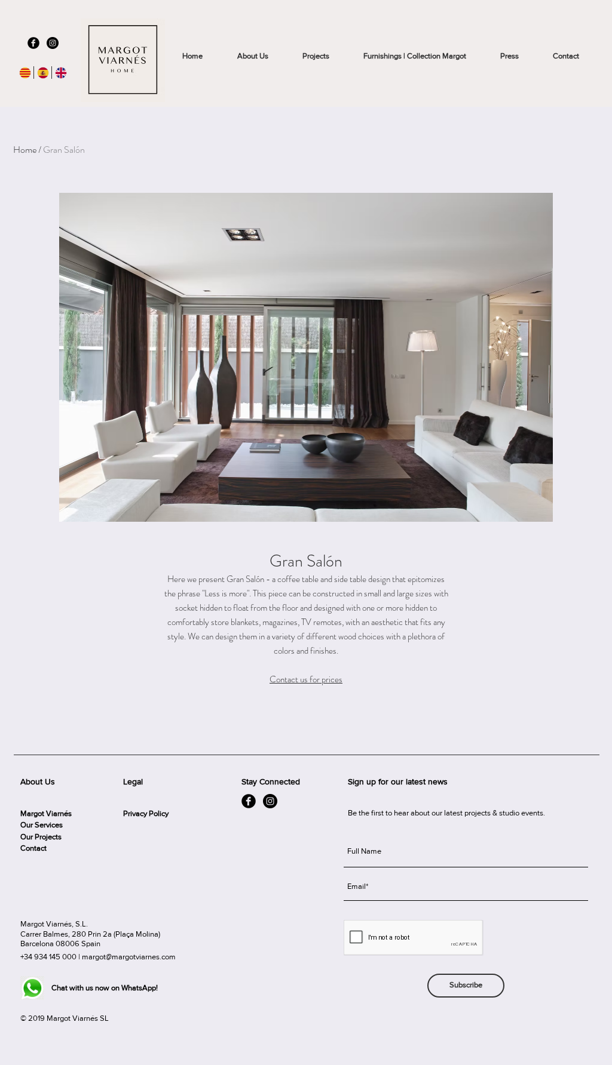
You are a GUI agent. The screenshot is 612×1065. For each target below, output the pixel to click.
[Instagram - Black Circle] (53, 43)
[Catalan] (24, 72)
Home (24, 149)
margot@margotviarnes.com (129, 956)
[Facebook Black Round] (33, 43)
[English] (60, 72)
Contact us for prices (306, 679)
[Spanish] (42, 72)
